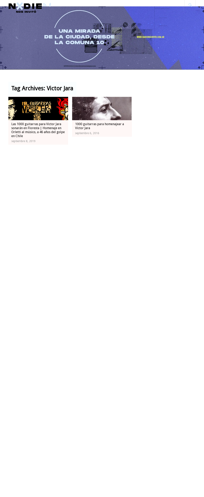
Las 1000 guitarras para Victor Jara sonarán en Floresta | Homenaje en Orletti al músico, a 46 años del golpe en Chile (38, 130)
